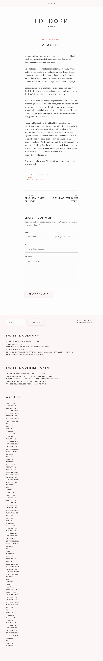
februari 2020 (11, 589)
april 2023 (10, 492)
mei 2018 (9, 643)
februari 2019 (11, 620)
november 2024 (12, 444)
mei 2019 (9, 612)
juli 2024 (9, 454)
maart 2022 (10, 526)
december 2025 (12, 411)
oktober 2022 (11, 508)
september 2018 (12, 633)
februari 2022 (11, 528)
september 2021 (12, 541)
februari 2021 (11, 559)
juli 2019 (9, 607)
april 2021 (10, 554)
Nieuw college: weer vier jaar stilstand (22, 342)
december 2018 (12, 625)
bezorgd (35, 179)
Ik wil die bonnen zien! (15, 349)
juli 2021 (9, 546)
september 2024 (12, 449)
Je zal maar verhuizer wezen (65, 199)
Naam (27, 232)
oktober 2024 (11, 446)
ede (41, 179)
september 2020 (12, 572)
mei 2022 (9, 520)
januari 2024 (11, 469)
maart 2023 (10, 495)
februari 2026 (11, 406)
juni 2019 (9, 610)
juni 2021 (9, 549)
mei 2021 (9, 551)
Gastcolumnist (51, 39)
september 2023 (12, 480)
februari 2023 (11, 498)
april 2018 (10, 646)
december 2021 (12, 533)
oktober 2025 (11, 416)
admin (30, 177)
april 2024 (10, 462)
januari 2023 (11, 500)
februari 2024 (11, 467)
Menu (51, 4)
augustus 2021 (12, 544)
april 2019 (10, 615)
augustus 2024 (12, 452)
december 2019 (12, 595)
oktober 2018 (11, 630)
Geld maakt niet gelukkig (35, 199)
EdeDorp (51, 21)
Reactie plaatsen (39, 294)
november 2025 (12, 413)
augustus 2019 (12, 605)
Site (26, 244)
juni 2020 (9, 579)
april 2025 (10, 431)
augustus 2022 (12, 513)
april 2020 (10, 584)
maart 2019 (10, 618)
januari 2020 (11, 592)
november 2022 (12, 505)
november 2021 (12, 536)
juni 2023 (9, 487)
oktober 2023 (11, 477)
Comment (28, 257)
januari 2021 (11, 561)
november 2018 (12, 628)
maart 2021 (10, 556)
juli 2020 (9, 577)
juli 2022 (9, 515)
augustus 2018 (12, 635)
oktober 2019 (11, 600)
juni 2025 (9, 426)
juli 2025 (9, 423)
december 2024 (12, 441)
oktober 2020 (11, 569)
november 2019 (12, 597)
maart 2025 (10, 434)
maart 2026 (10, 403)
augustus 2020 (12, 574)
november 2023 (12, 475)
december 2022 (12, 503)
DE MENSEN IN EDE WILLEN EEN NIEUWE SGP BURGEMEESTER (28, 347)
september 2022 (12, 510)
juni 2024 (9, 457)
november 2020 (12, 566)
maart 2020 (10, 587)
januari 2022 (11, 531)
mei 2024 (9, 459)
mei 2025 (9, 429)
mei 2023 (9, 490)
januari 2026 (11, 408)
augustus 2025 (12, 421)
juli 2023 (9, 485)
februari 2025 (11, 436)
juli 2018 (9, 638)
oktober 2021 (11, 538)
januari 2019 (11, 623)
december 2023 (12, 472)
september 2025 (12, 418)
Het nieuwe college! (14, 344)
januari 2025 (11, 439)
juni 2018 (9, 640)
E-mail (56, 232)
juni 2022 (9, 518)
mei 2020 (9, 582)
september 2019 (12, 602)
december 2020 (12, 564)
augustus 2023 (12, 482)
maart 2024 (10, 464)
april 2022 (10, 523)
